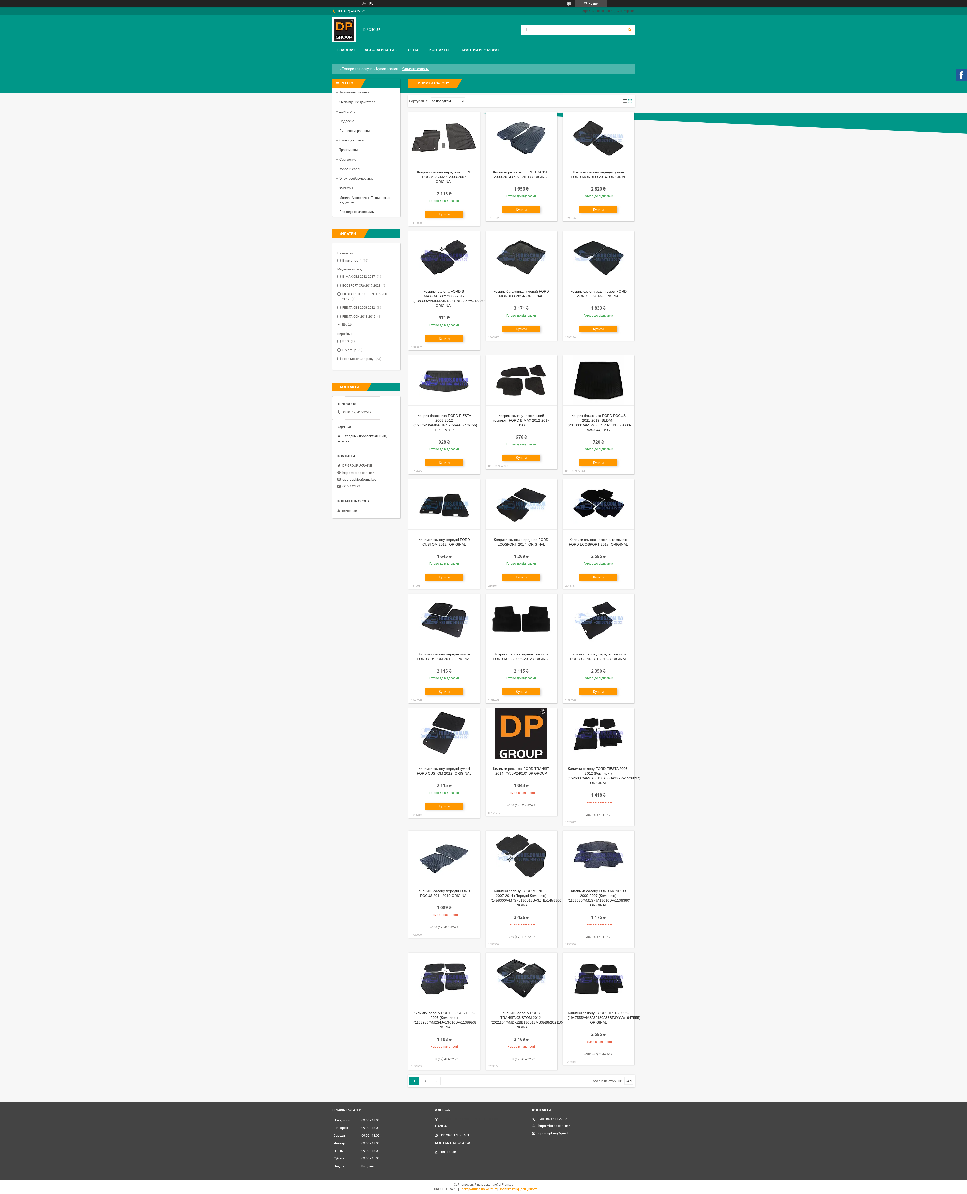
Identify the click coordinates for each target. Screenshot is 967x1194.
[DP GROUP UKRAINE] (344, 29)
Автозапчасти (379, 50)
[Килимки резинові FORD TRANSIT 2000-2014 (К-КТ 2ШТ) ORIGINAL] (521, 137)
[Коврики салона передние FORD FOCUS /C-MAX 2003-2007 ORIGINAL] (444, 137)
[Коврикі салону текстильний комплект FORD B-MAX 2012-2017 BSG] (521, 380)
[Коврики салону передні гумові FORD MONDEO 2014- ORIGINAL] (598, 137)
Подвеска (346, 121)
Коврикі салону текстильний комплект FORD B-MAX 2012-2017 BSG (521, 420)
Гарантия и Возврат (479, 50)
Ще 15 (347, 324)
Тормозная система (354, 92)
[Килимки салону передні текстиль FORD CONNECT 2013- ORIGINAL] (598, 619)
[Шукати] (630, 30)
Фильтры (346, 188)
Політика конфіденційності (518, 1189)
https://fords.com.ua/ (358, 473)
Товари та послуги (357, 69)
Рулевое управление (355, 131)
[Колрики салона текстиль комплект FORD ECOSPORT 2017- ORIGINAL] (598, 504)
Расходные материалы (356, 212)
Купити (444, 214)
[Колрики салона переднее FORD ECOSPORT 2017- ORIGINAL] (521, 504)
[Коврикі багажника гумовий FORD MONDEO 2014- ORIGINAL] (521, 256)
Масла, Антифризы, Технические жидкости (364, 200)
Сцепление (347, 159)
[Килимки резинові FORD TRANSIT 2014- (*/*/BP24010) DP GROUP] (521, 733)
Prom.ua (507, 1184)
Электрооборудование (356, 178)
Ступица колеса (351, 140)
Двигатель (347, 111)
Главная (346, 50)
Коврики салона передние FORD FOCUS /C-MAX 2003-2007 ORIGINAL (444, 177)
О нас (413, 50)
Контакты (439, 50)
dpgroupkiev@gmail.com (360, 479)
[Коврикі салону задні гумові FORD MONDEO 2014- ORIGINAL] (598, 256)
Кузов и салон (350, 169)
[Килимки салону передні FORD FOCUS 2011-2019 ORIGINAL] (444, 856)
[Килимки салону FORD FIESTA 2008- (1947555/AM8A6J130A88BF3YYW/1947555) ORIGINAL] (598, 978)
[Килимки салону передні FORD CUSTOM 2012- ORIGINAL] (444, 504)
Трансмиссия (349, 150)
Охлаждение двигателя (357, 102)
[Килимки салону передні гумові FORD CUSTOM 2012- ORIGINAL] (444, 619)
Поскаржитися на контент (478, 1189)
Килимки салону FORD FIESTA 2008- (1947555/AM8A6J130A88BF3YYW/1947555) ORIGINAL (604, 1017)
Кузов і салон (387, 69)
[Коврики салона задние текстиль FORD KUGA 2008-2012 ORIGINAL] (521, 619)
